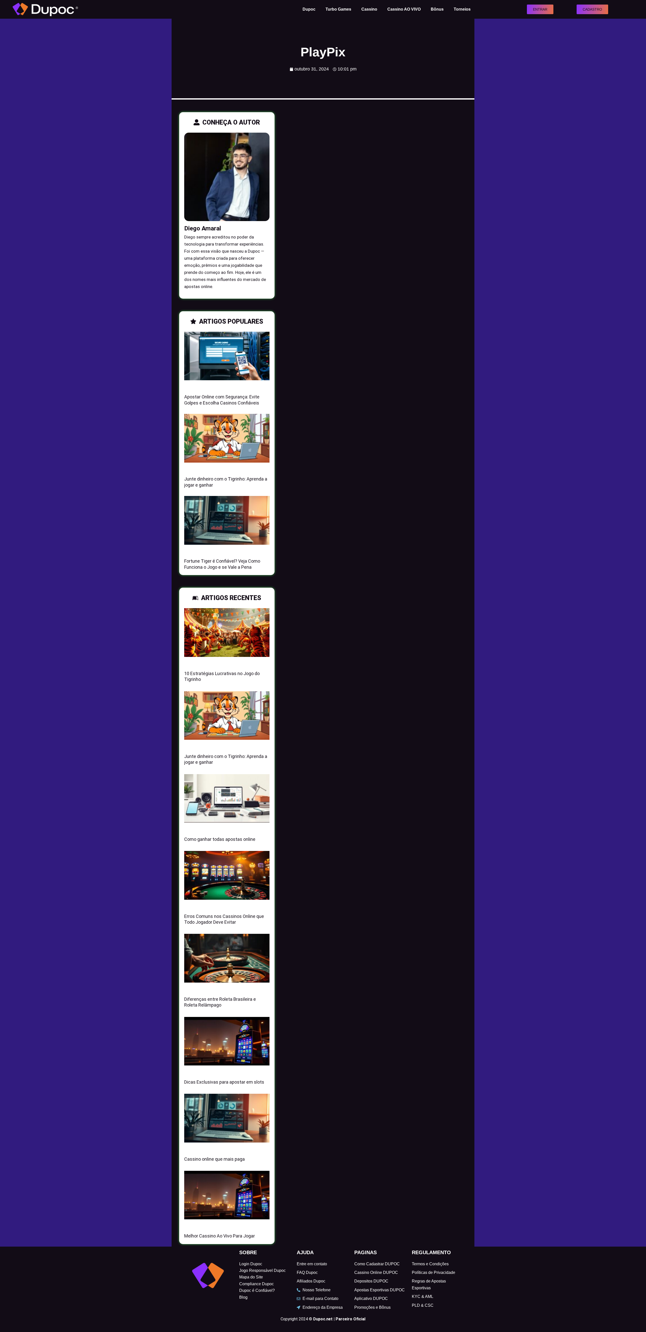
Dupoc (309, 9)
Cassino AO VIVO (404, 9)
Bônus (437, 9)
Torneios (462, 9)
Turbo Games (338, 9)
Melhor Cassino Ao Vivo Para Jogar (219, 1236)
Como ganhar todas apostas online (219, 839)
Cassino (369, 9)
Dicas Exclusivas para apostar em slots (224, 1082)
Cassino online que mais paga (214, 1159)
